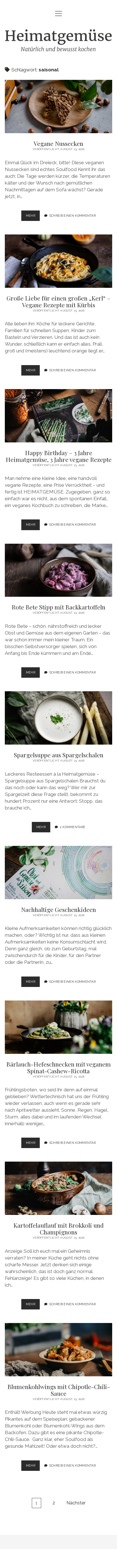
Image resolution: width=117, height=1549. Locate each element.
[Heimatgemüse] (58, 49)
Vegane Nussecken (58, 106)
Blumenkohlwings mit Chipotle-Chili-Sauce (58, 1349)
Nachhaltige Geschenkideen (58, 872)
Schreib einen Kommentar (72, 215)
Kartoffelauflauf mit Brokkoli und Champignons (58, 1188)
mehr (33, 217)
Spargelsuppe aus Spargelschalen (58, 718)
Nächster (75, 1503)
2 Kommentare (72, 827)
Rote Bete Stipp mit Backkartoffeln (58, 570)
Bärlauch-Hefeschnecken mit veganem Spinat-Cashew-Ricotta (58, 1027)
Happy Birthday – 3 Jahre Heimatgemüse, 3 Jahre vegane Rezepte (58, 415)
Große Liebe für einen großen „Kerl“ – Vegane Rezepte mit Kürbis (58, 261)
